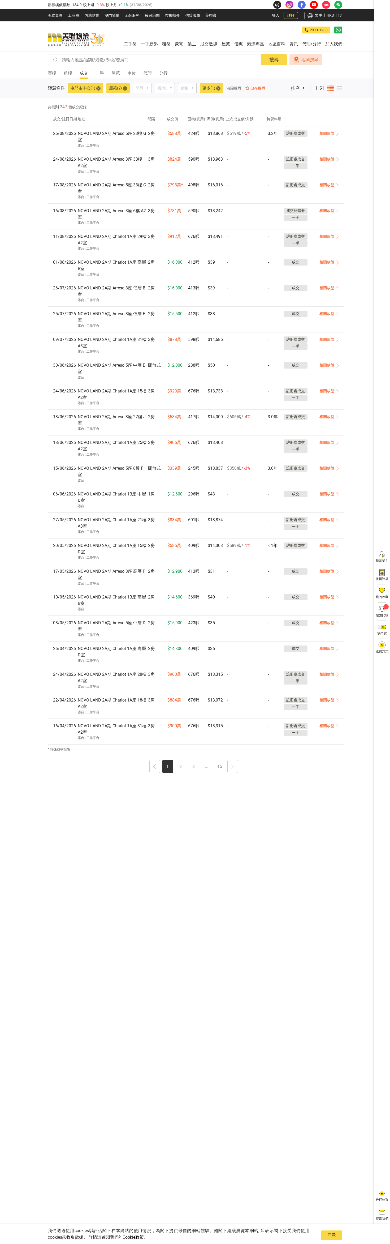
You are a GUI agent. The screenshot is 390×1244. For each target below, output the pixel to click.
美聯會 (210, 15)
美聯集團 (55, 15)
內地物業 (91, 15)
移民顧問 (152, 15)
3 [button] (193, 766)
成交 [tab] (84, 73)
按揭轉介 (172, 15)
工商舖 (73, 15)
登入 (275, 15)
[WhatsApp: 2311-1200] (338, 30)
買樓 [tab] (52, 73)
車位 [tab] (131, 73)
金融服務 (132, 15)
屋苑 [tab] (115, 73)
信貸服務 (192, 15)
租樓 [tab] (68, 73)
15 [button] (219, 766)
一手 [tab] (100, 73)
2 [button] (180, 766)
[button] (154, 767)
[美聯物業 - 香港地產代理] (76, 40)
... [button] (206, 766)
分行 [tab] (163, 73)
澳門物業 (112, 15)
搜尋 (274, 59)
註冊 (290, 15)
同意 (331, 1235)
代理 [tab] (147, 73)
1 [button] (167, 766)
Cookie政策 (133, 1237)
